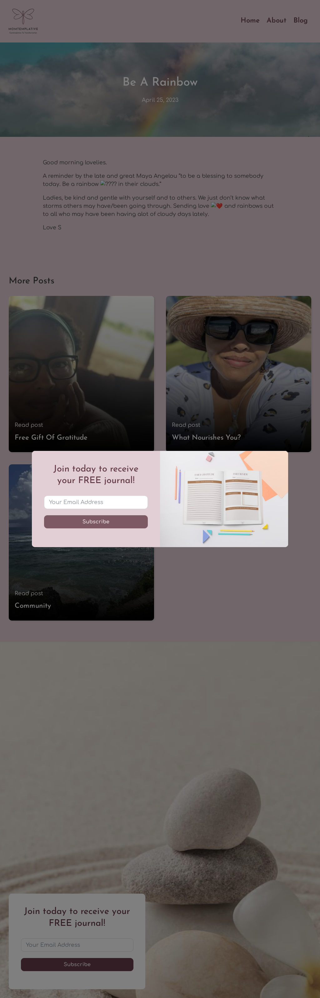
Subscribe (95, 522)
